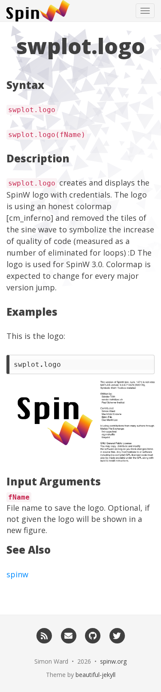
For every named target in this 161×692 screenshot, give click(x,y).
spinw (17, 574)
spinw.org (113, 661)
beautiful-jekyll (95, 675)
